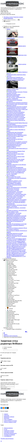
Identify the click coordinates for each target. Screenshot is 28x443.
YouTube (7, 438)
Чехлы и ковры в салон (12, 211)
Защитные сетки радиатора (10, 335)
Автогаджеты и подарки (13, 190)
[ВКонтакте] (1, 408)
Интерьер (9, 163)
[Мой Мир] (6, 408)
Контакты (10, 18)
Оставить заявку (6, 388)
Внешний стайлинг (12, 105)
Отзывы (6, 18)
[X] (8, 408)
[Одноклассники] (3, 408)
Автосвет (9, 76)
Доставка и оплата (8, 17)
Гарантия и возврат (18, 17)
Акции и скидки (11, 237)
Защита (8, 29)
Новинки (9, 257)
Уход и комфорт (11, 175)
